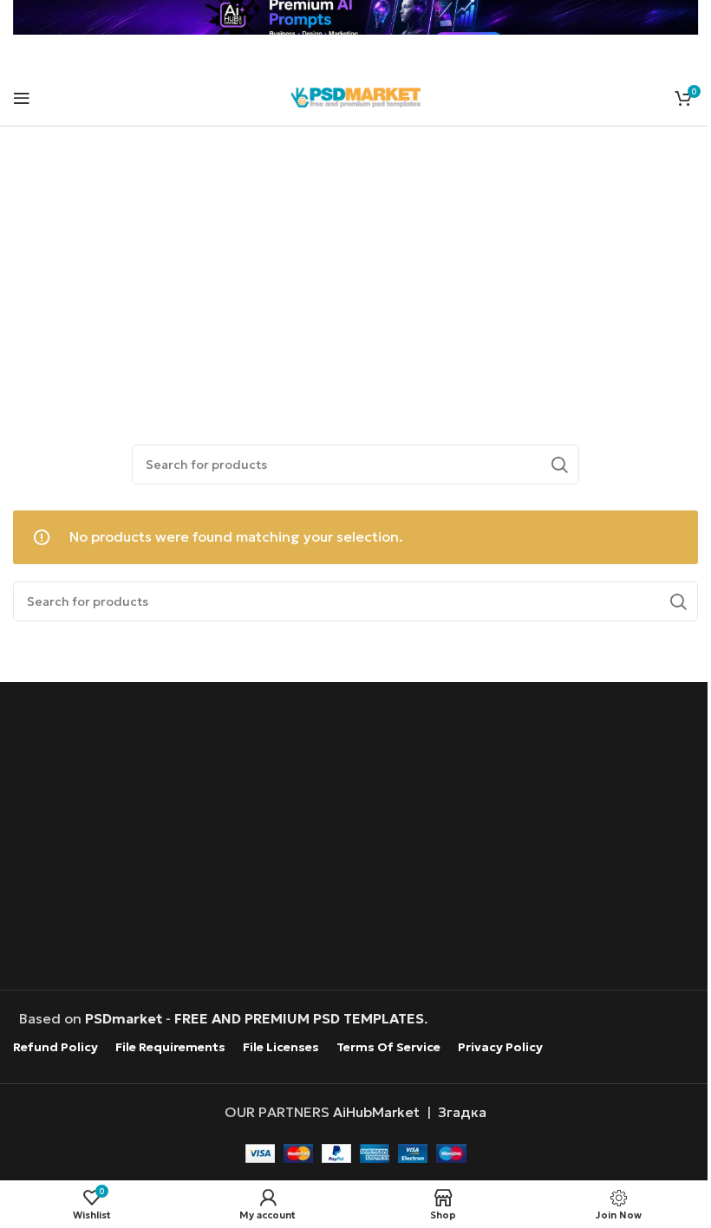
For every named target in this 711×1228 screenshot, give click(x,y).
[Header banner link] (355, 17)
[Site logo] (355, 95)
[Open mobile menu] (21, 98)
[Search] (559, 464)
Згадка (462, 1112)
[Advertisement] (356, 265)
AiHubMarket (376, 1112)
